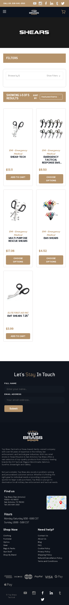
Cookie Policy (44, 548)
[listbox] (51, 97)
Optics (6, 542)
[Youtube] (34, 3)
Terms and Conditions (48, 561)
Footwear (7, 539)
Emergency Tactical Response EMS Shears (51, 159)
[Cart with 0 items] (63, 12)
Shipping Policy (45, 555)
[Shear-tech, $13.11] (18, 129)
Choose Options (51, 179)
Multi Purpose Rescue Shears (18, 240)
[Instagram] (40, 3)
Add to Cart (18, 177)
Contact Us (43, 535)
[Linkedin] (51, 3)
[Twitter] (63, 3)
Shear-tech (18, 157)
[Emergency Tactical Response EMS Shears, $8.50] (51, 129)
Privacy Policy (44, 551)
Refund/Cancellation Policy (50, 558)
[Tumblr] (57, 3)
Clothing (7, 535)
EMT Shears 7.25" (18, 316)
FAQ (39, 545)
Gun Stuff (7, 551)
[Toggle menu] (4, 11)
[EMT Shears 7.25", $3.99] (18, 291)
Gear (5, 545)
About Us (42, 539)
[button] (34, 76)
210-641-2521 (18, 3)
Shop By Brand (9, 555)
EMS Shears (51, 238)
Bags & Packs (9, 548)
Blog (40, 542)
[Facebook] (46, 3)
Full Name (10, 383)
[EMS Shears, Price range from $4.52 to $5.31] (51, 210)
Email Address (12, 394)
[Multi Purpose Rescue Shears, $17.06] (18, 210)
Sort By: (35, 97)
